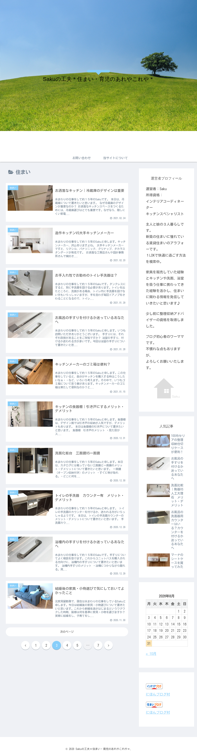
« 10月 (151, 653)
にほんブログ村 (158, 694)
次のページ (67, 631)
